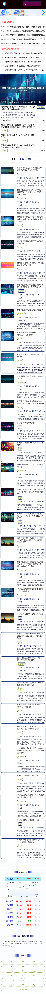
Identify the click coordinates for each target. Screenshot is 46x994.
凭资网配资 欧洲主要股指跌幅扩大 (30, 309)
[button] (43, 12)
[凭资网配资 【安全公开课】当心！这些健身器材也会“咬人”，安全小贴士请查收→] (7, 751)
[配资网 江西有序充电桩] (7, 426)
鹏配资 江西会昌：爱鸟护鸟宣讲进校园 (30, 443)
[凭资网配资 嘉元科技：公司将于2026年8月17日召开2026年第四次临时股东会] (7, 193)
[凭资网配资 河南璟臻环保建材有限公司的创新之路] (7, 592)
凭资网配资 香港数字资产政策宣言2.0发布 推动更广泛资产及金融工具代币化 (18, 107)
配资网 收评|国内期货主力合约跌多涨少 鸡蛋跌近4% (18, 136)
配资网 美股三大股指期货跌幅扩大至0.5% (30, 355)
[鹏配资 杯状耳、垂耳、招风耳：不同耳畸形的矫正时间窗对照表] (7, 729)
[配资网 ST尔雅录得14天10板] (7, 820)
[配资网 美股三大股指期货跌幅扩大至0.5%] (7, 357)
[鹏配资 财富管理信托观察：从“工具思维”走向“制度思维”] (7, 336)
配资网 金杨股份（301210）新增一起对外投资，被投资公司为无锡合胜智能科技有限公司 (18, 126)
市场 (34, 980)
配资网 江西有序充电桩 (26, 423)
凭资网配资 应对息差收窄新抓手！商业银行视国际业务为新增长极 (30, 286)
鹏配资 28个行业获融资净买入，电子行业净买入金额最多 (30, 840)
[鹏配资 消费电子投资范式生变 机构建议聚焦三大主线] (7, 265)
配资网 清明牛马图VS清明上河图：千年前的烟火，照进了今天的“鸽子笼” (30, 491)
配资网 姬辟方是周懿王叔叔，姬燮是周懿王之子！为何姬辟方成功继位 (18, 146)
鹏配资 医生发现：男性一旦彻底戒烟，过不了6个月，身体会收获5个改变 (30, 515)
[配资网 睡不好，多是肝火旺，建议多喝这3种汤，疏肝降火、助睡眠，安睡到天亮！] (7, 541)
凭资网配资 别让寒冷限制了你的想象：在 (30, 377)
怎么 (12, 962)
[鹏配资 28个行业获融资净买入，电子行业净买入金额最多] (7, 840)
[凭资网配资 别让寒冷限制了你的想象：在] (7, 379)
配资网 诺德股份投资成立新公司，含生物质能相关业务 (25, 61)
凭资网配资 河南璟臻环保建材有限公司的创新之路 (30, 590)
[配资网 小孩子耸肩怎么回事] (7, 778)
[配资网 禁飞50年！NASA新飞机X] (7, 617)
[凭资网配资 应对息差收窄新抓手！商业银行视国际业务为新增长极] (7, 288)
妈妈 (34, 962)
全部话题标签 (23, 989)
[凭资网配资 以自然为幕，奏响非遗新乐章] (7, 468)
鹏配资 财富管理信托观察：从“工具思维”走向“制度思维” (30, 333)
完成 (34, 966)
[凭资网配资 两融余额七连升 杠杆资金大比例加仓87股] (7, 798)
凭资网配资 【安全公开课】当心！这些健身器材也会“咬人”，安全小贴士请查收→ (30, 750)
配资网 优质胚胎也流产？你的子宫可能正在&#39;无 (24, 70)
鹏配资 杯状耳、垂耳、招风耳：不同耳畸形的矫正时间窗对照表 (30, 727)
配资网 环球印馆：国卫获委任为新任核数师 (30, 242)
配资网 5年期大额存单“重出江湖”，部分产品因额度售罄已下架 (30, 169)
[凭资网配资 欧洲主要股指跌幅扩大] (7, 313)
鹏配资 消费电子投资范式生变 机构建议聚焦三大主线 (30, 264)
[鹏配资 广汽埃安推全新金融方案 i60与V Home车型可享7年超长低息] (7, 404)
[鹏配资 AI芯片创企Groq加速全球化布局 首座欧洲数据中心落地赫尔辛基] (23, 89)
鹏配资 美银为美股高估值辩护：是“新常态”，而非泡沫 (30, 705)
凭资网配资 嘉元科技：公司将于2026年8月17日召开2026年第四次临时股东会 (30, 191)
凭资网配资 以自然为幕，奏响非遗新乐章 (30, 465)
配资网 (4, 130)
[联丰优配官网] (11, 3)
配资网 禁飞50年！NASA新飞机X (30, 614)
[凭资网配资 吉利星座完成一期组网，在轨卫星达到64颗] (7, 661)
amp (12, 971)
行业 (12, 985)
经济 (34, 985)
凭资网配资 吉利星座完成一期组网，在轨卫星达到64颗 (29, 658)
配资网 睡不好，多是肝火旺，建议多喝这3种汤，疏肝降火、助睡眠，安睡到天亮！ (30, 539)
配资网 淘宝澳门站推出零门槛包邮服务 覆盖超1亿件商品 (30, 683)
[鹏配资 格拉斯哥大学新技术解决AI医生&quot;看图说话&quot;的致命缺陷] (7, 637)
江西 (12, 975)
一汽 (12, 980)
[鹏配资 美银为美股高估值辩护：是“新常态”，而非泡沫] (7, 708)
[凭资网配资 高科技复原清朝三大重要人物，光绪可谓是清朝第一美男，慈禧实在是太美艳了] (7, 565)
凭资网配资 (41, 107)
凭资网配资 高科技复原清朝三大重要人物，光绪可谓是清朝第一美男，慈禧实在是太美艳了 (30, 564)
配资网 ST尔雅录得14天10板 (28, 820)
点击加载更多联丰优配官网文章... (23, 865)
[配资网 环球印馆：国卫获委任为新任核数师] (7, 244)
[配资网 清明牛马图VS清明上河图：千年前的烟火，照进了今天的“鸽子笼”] (7, 492)
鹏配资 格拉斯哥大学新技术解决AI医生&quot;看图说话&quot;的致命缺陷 (30, 635)
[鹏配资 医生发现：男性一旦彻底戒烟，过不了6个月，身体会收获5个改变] (7, 517)
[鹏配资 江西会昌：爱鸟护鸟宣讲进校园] (7, 446)
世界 (34, 975)
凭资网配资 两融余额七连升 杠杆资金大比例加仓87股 (30, 796)
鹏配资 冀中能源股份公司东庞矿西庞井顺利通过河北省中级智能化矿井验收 (30, 219)
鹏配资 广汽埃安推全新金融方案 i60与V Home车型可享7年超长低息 (30, 402)
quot (34, 971)
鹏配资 (20, 225)
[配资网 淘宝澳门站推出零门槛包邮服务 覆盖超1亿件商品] (7, 686)
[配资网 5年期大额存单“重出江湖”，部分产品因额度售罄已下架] (7, 170)
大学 (12, 966)
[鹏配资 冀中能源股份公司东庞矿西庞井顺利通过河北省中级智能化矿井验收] (7, 220)
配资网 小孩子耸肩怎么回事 (27, 775)
